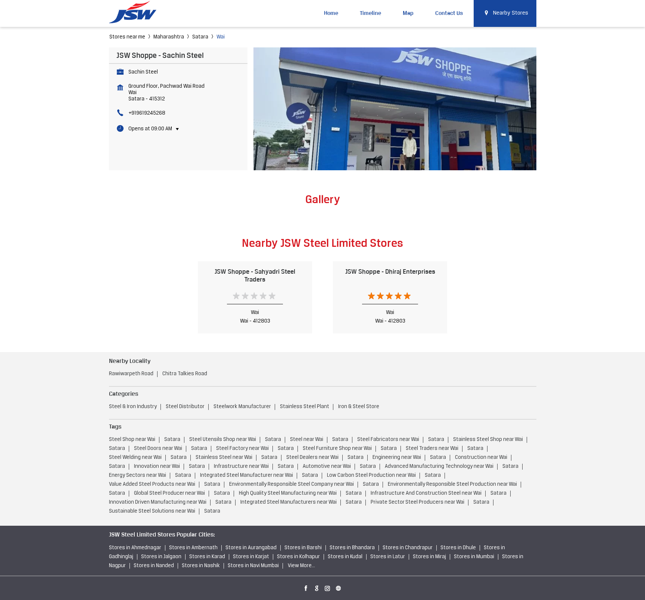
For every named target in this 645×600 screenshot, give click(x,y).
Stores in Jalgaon (161, 557)
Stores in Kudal (345, 557)
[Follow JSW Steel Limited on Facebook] (306, 587)
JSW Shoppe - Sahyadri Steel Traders (255, 275)
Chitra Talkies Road (184, 374)
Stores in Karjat (251, 557)
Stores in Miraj (429, 557)
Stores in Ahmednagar (135, 548)
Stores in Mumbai (474, 557)
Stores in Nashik (201, 566)
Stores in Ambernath (193, 548)
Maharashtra (168, 37)
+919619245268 (146, 113)
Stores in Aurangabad (251, 548)
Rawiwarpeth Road (131, 374)
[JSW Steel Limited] (137, 13)
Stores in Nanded (154, 566)
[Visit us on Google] (317, 587)
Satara (200, 37)
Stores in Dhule (458, 548)
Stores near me (127, 37)
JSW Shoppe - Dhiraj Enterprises (390, 271)
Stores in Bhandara (352, 548)
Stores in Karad (207, 557)
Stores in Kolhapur (298, 557)
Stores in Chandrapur (408, 548)
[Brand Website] (338, 587)
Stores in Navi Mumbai (253, 566)
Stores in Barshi (303, 548)
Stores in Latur (387, 557)
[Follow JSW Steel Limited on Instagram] (328, 587)
